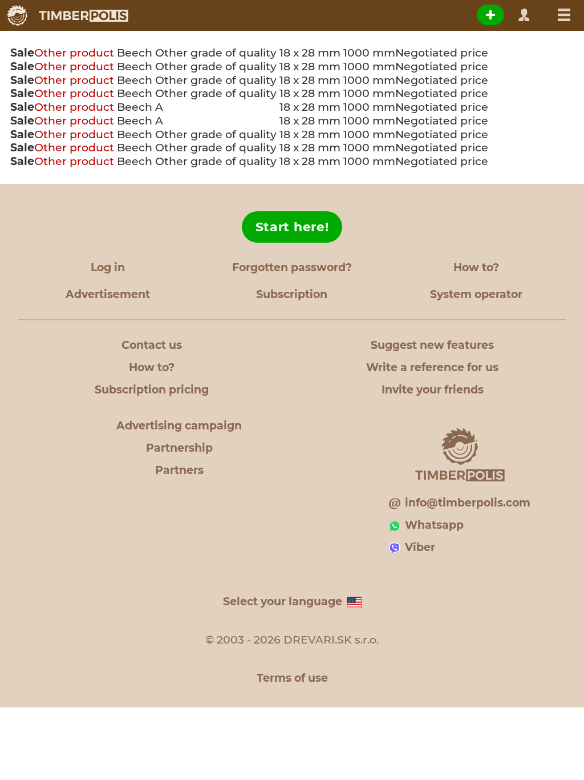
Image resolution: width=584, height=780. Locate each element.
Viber (420, 547)
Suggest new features (432, 345)
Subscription (291, 294)
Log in (108, 267)
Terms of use (292, 678)
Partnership (179, 448)
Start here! (292, 227)
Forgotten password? (292, 267)
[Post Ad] (490, 15)
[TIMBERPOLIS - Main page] (67, 15)
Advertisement (108, 294)
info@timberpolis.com (467, 502)
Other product (74, 52)
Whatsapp (434, 525)
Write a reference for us (432, 367)
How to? (476, 267)
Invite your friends (433, 389)
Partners (179, 470)
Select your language (282, 601)
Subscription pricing (152, 389)
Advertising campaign (179, 425)
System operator (476, 294)
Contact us (151, 345)
